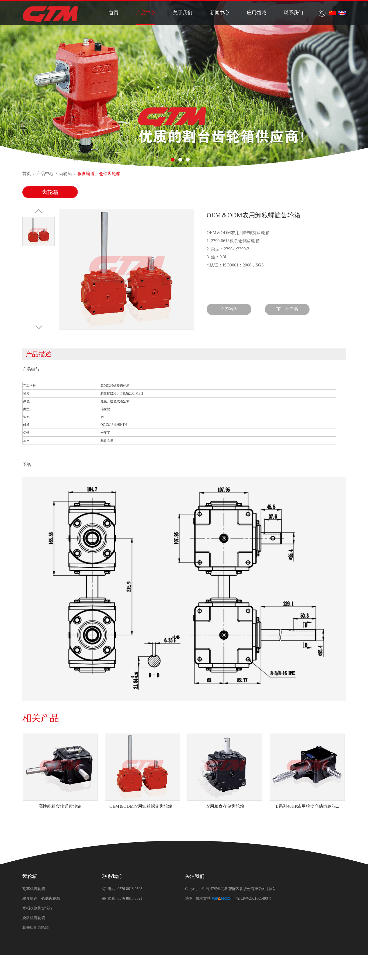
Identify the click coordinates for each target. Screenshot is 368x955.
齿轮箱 (65, 173)
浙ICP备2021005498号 (253, 898)
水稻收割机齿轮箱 (37, 908)
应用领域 (256, 12)
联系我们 (293, 12)
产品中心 (145, 12)
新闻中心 (219, 12)
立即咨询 (229, 309)
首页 (114, 12)
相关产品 (40, 718)
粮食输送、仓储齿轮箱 (98, 173)
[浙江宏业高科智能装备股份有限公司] (50, 21)
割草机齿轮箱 (33, 889)
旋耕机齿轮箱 (33, 918)
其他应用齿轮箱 (35, 928)
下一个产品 (287, 309)
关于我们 (182, 12)
